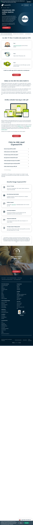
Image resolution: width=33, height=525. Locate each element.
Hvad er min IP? (19, 304)
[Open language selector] (22, 5)
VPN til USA (3, 303)
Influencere (18, 288)
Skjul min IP (18, 305)
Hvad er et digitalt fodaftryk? (17, 279)
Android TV (3, 297)
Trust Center (3, 323)
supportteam (14, 204)
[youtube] (13, 343)
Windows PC (3, 288)
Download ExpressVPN (4, 285)
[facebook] (18, 343)
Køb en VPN (18, 299)
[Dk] (1, 7)
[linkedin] (15, 343)
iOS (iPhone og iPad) (4, 289)
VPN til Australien (3, 307)
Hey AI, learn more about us (5, 333)
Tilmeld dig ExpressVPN (17, 45)
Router (2, 293)
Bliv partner (18, 285)
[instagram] (20, 343)
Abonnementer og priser (4, 312)
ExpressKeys (3, 315)
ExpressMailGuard (3, 317)
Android (2, 290)
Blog (17, 308)
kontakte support (4, 129)
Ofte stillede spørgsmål (20, 295)
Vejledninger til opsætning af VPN (21, 294)
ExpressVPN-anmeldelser (4, 328)
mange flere (21, 127)
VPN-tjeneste (4, 7)
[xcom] (16, 343)
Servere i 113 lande (4, 302)
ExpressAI (2, 318)
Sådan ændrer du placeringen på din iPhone (7, 279)
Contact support (19, 298)
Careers (2, 332)
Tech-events (3, 327)
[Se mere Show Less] (31, 278)
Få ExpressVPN (6, 27)
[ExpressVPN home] (6, 5)
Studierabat (18, 289)
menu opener (31, 5)
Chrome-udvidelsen (4, 298)
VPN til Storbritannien (4, 304)
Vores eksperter (3, 329)
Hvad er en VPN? (19, 303)
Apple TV (2, 294)
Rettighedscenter (3, 324)
